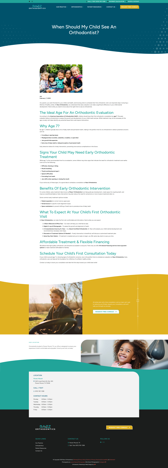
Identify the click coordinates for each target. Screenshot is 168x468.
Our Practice (61, 7)
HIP (95, 464)
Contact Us (110, 7)
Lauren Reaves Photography (78, 462)
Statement (112, 459)
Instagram (102, 462)
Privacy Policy (82, 459)
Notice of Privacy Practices (94, 459)
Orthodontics (76, 7)
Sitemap (75, 459)
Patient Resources (94, 7)
